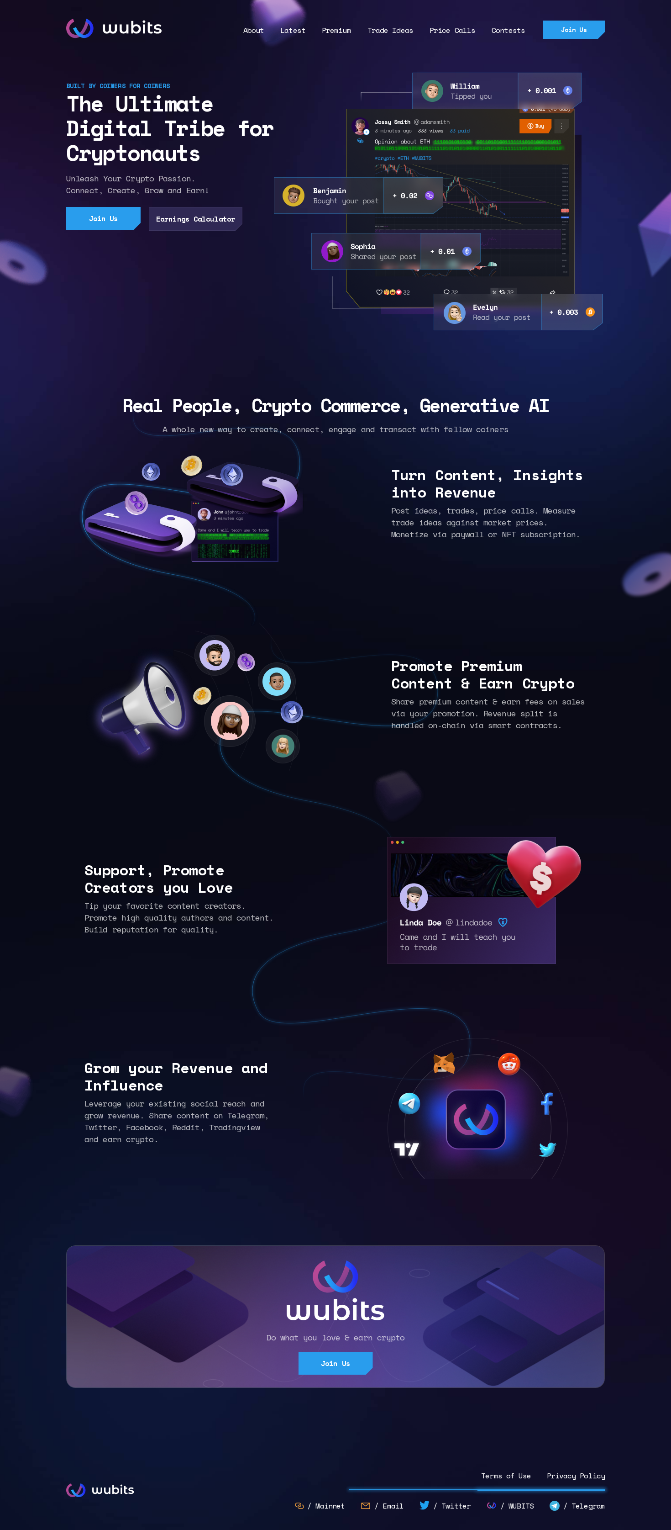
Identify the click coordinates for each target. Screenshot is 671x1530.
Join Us (574, 29)
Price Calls (452, 30)
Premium (336, 30)
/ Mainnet (326, 1505)
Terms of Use (508, 1475)
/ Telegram (584, 1505)
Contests (508, 30)
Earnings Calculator (195, 218)
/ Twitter (452, 1505)
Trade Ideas (390, 30)
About (253, 30)
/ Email (389, 1505)
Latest (292, 30)
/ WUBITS (517, 1505)
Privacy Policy (576, 1475)
